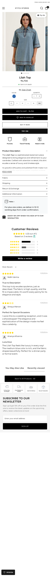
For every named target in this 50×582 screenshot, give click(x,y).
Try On (25, 131)
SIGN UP (25, 426)
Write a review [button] (25, 258)
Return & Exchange (10, 188)
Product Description (11, 151)
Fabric (5, 178)
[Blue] (14, 96)
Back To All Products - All (25, 379)
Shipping (6, 183)
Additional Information (12, 194)
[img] (7, 274)
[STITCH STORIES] (25, 8)
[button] (41, 8)
